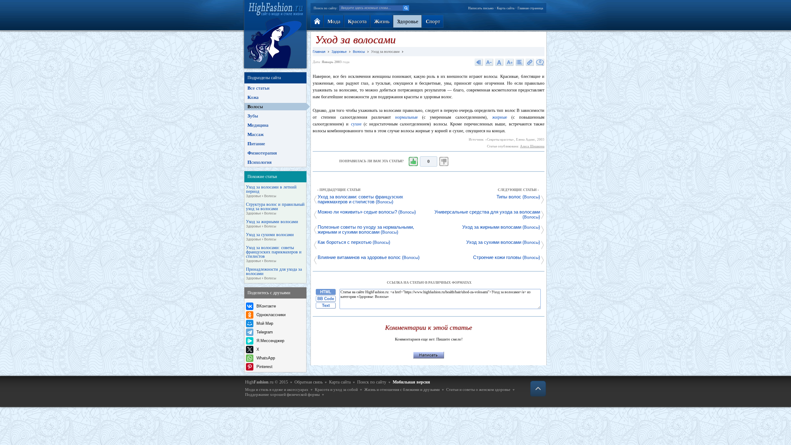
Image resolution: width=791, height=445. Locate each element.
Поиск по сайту (371, 382)
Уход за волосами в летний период (271, 191)
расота (357, 21)
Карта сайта (505, 8)
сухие (356, 124)
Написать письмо (481, 8)
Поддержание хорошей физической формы (282, 394)
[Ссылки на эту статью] (530, 62)
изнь (382, 21)
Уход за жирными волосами (272, 224)
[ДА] (413, 161)
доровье (407, 21)
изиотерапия (262, 152)
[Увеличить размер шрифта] (509, 62)
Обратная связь (308, 382)
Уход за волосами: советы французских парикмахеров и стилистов (274, 254)
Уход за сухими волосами (270, 237)
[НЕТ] (444, 161)
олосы (255, 106)
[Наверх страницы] (538, 388)
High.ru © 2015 (266, 382)
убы (252, 115)
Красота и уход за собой (336, 389)
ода (334, 21)
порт (433, 21)
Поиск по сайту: (326, 8)
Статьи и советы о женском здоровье (478, 389)
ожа (253, 97)
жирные (499, 117)
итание (256, 143)
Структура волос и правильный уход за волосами (275, 208)
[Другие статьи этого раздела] (519, 62)
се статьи (258, 88)
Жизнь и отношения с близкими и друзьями (402, 389)
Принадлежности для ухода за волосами (274, 273)
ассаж (255, 134)
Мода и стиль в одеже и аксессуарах (276, 389)
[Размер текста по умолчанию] (499, 62)
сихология (259, 162)
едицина (258, 125)
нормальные (406, 117)
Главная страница (530, 8)
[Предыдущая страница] (479, 62)
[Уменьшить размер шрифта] (489, 62)
